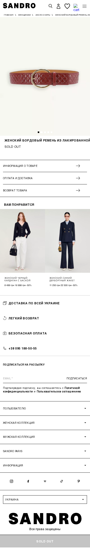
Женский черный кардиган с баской (17, 279)
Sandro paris (12, 451)
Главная (8, 15)
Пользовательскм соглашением (59, 391)
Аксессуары (43, 15)
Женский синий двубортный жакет (62, 279)
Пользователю (14, 408)
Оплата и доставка (17, 178)
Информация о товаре (20, 165)
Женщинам (24, 15)
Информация (13, 465)
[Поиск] (50, 6)
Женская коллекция (18, 422)
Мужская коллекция (19, 436)
